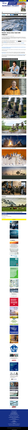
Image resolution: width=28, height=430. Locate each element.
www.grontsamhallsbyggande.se (14, 414)
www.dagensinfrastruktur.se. (14, 413)
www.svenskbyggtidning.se (14, 412)
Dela (17, 41)
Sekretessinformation (14, 429)
